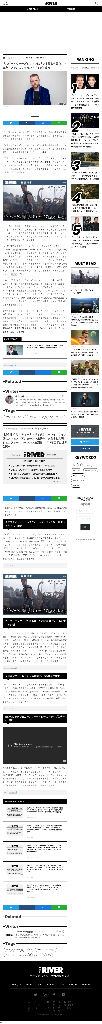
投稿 (7, 298)
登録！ (85, 527)
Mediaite (11, 365)
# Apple (17, 950)
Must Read (32, 9)
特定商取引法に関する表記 (68, 1005)
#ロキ (75, 465)
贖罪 (13, 274)
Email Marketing (81, 539)
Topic (29, 58)
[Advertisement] (51, 30)
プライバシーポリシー (37, 1005)
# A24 (8, 950)
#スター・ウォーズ (79, 480)
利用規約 (29, 1006)
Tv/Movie (39, 58)
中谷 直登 (9, 58)
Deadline (12, 668)
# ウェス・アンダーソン (46, 950)
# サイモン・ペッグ (36, 417)
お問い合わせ (47, 1005)
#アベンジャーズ (90, 470)
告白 (49, 263)
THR (10, 565)
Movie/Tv (16, 985)
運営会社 (54, 1006)
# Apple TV (28, 950)
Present (71, 9)
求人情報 (59, 1006)
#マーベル (76, 470)
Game (39, 985)
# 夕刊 (48, 955)
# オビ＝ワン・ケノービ (15, 417)
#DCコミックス (78, 475)
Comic (50, 985)
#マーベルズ (86, 465)
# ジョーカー (37, 955)
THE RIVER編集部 (11, 429)
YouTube (86, 985)
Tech (61, 985)
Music (29, 985)
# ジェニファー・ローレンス (17, 955)
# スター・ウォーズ (55, 417)
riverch (62, 1014)
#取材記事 (76, 485)
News (35, 429)
